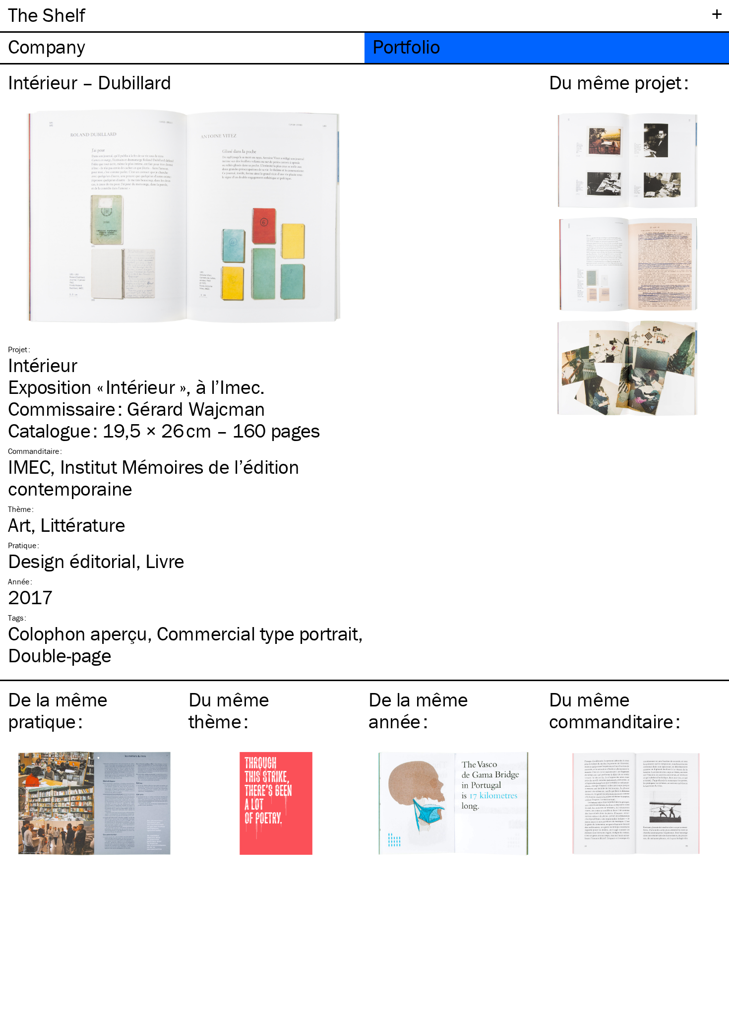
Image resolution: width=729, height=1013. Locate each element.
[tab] (182, 48)
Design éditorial (72, 561)
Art (19, 524)
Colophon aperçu (77, 633)
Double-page (60, 655)
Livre (164, 561)
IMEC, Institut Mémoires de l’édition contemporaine (154, 477)
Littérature (82, 524)
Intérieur (42, 365)
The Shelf (46, 14)
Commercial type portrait (257, 633)
